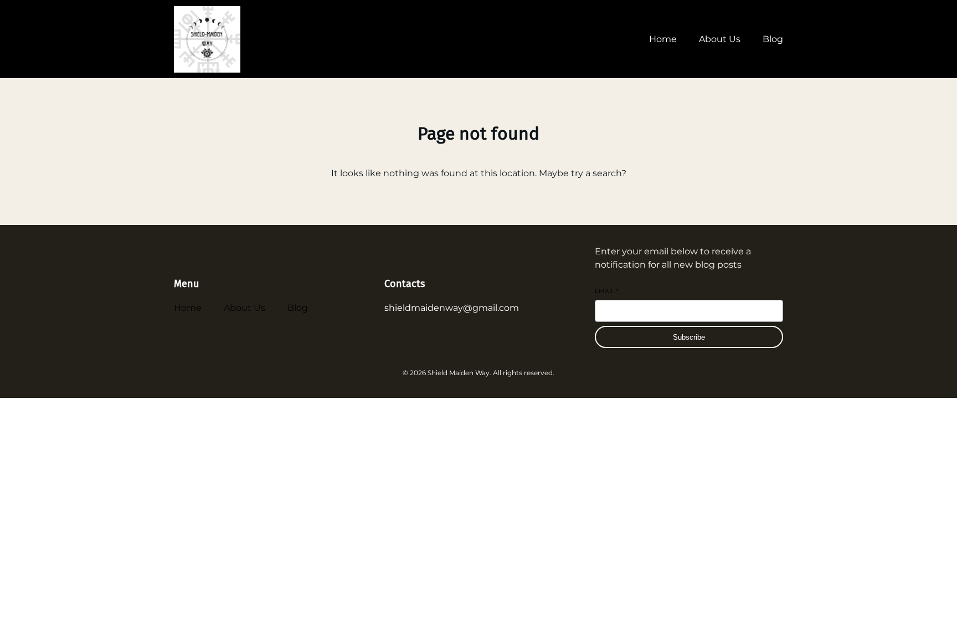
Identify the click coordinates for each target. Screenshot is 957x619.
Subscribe (689, 337)
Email (606, 291)
